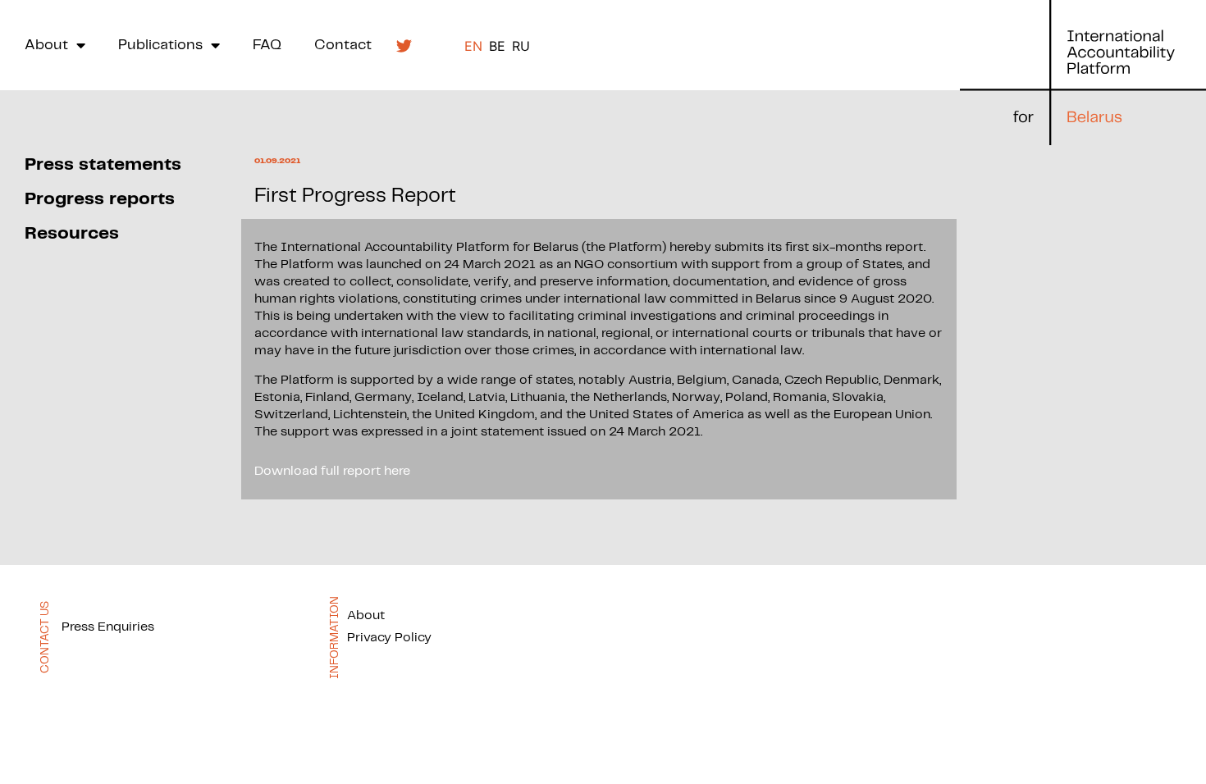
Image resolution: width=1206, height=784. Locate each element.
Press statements (103, 164)
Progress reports (100, 198)
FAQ (267, 45)
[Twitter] (403, 45)
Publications (160, 45)
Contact (343, 45)
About (46, 45)
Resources (72, 233)
